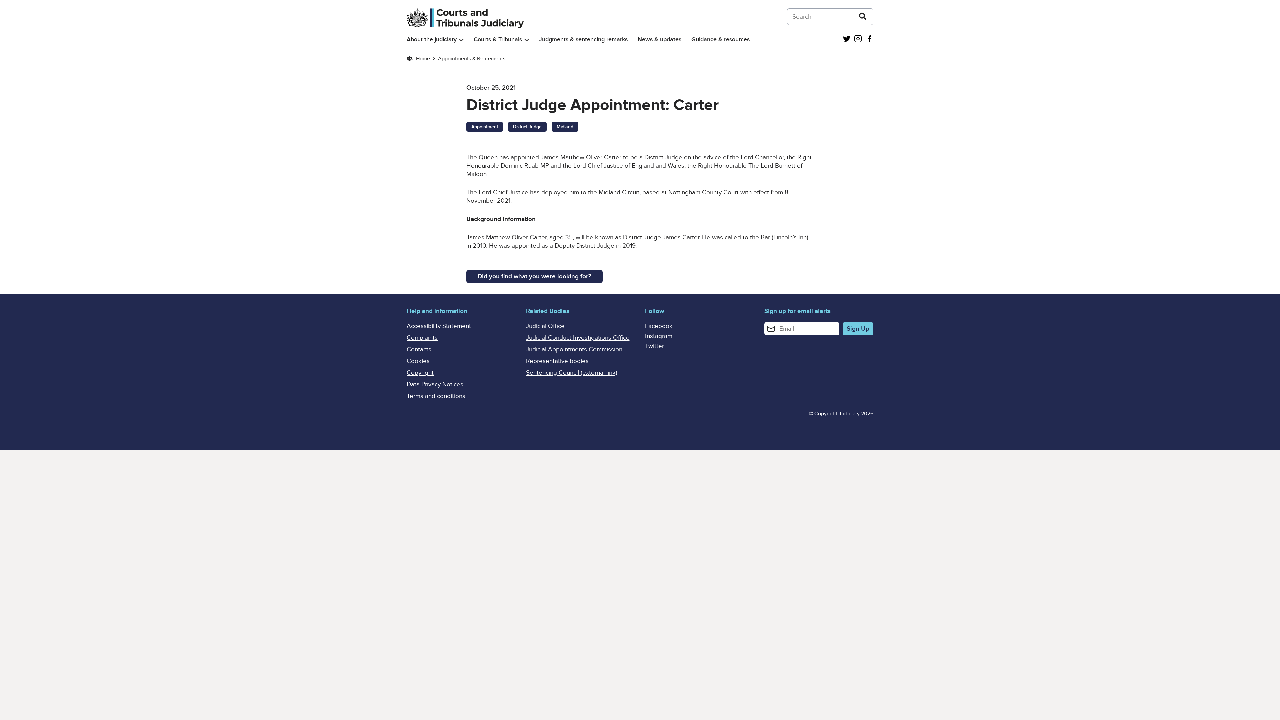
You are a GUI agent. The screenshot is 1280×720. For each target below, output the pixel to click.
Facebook (659, 326)
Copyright (420, 373)
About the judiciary (432, 39)
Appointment (484, 127)
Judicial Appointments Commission (574, 349)
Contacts (419, 349)
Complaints (422, 338)
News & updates (659, 39)
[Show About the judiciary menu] (461, 39)
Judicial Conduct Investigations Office (578, 338)
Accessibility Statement (439, 326)
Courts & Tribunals (498, 39)
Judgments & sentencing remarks (583, 39)
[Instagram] (858, 39)
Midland (565, 127)
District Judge (527, 127)
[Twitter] (847, 39)
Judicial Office (545, 326)
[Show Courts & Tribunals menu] (526, 39)
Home (423, 58)
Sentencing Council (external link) (571, 373)
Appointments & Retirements (471, 58)
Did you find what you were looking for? (534, 276)
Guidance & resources (720, 39)
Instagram (658, 336)
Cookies (418, 361)
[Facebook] (869, 39)
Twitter (654, 346)
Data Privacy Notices (435, 384)
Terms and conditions (436, 396)
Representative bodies (557, 361)
